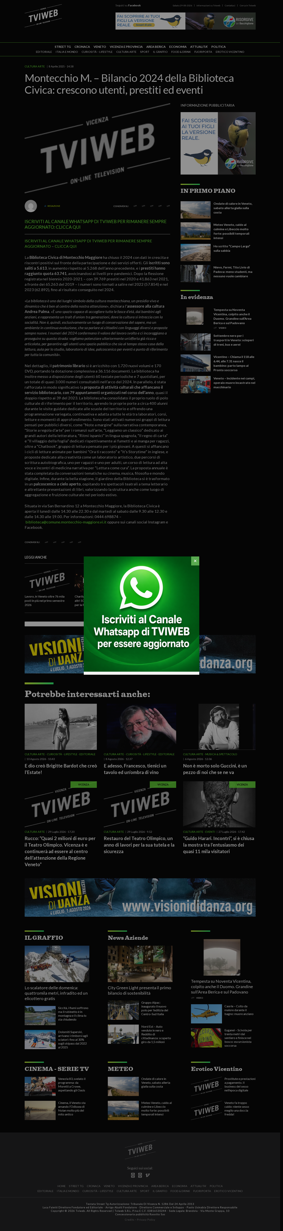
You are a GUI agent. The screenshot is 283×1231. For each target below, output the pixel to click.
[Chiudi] (195, 560)
